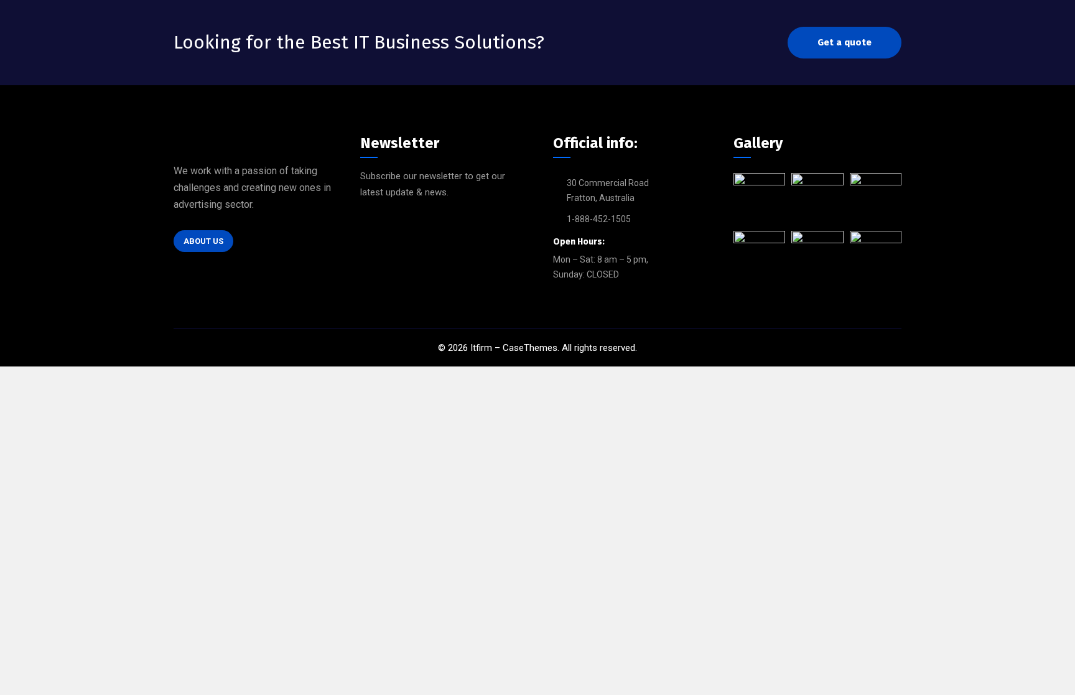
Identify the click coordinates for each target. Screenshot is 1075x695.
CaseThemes (530, 347)
